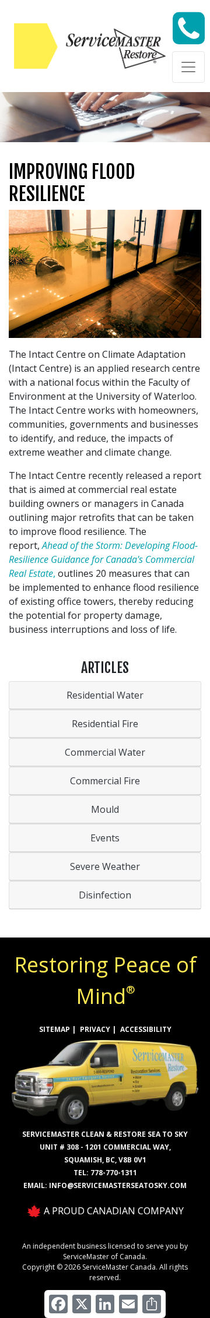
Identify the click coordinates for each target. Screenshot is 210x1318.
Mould (105, 809)
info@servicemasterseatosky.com (118, 1185)
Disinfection (105, 895)
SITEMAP (54, 1029)
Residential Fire (105, 723)
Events (105, 837)
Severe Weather (105, 866)
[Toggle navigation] (188, 67)
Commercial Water (105, 752)
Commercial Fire (105, 780)
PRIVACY (95, 1029)
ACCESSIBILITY (146, 1029)
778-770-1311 (113, 1173)
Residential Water (105, 695)
